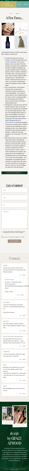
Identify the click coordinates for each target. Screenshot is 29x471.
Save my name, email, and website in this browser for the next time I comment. (14, 232)
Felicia (13, 138)
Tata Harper (15, 145)
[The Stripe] (9, 4)
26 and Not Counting (8, 312)
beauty (18, 13)
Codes (19, 4)
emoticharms (21, 91)
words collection (11, 62)
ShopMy (26, 4)
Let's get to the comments (13, 172)
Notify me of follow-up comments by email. (13, 237)
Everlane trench (10, 149)
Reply (24, 275)
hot (21, 79)
